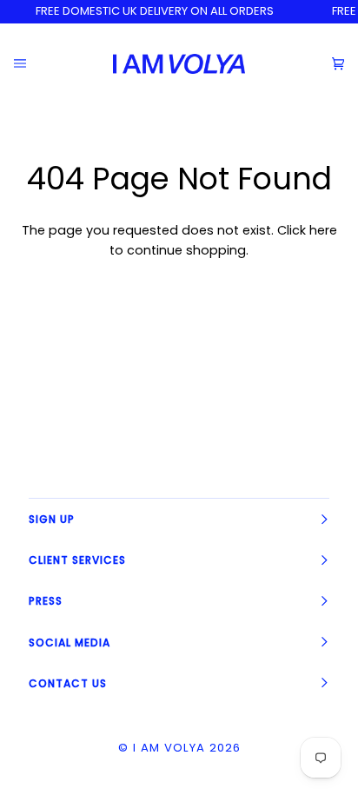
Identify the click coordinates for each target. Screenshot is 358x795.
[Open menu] (33, 64)
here (323, 230)
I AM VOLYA (169, 747)
